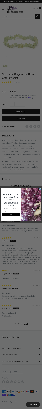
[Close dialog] (40, 189)
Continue (11, 214)
